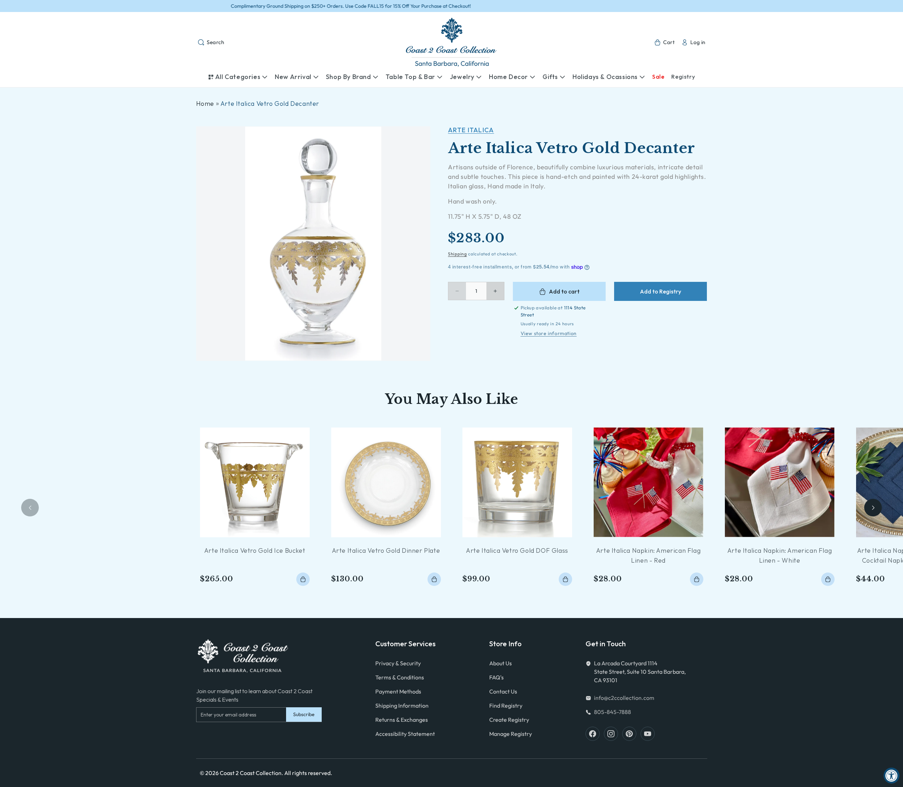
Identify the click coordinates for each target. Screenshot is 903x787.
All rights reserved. (308, 772)
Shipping (457, 253)
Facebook (593, 734)
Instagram (611, 734)
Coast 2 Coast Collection (250, 772)
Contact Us (503, 691)
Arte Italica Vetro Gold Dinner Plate (386, 550)
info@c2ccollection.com (624, 697)
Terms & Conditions (399, 677)
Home (205, 103)
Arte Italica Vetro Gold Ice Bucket (254, 550)
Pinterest (629, 734)
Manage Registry (510, 733)
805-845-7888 (612, 711)
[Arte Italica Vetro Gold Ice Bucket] (255, 482)
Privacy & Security (398, 663)
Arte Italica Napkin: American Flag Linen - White (779, 555)
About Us (500, 663)
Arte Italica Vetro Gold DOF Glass (517, 550)
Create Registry (509, 719)
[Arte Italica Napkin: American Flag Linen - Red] (648, 482)
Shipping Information (402, 705)
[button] (211, 42)
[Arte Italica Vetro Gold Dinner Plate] (386, 482)
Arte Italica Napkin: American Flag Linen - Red (648, 555)
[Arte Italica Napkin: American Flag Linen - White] (780, 482)
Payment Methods (398, 691)
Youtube (648, 734)
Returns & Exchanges (401, 719)
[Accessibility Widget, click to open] (891, 775)
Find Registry (505, 705)
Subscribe (304, 714)
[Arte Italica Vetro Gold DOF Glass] (517, 482)
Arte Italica (471, 130)
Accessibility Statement (405, 733)
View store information (549, 333)
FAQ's (496, 677)
